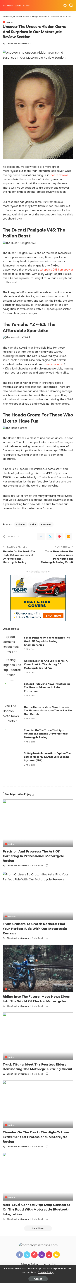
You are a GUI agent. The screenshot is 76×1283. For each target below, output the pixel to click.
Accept (38, 1278)
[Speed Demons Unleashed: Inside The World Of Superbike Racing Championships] (12, 643)
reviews (9, 22)
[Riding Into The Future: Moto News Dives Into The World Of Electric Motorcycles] (38, 968)
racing (11, 844)
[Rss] (56, 1254)
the (34, 524)
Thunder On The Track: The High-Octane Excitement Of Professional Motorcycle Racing (46, 734)
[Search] (71, 5)
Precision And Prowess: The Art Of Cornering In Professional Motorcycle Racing (33, 856)
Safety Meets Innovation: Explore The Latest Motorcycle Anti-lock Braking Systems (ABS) (47, 757)
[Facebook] (41, 536)
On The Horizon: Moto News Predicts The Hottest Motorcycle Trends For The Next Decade (48, 710)
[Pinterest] (59, 536)
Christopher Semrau (18, 43)
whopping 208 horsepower (56, 269)
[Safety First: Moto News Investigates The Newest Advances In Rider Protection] (12, 690)
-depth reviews (58, 175)
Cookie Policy (45, 1272)
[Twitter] (50, 536)
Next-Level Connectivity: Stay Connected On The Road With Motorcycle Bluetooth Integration (36, 1209)
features (12, 1197)
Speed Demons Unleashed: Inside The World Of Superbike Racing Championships (47, 641)
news (10, 989)
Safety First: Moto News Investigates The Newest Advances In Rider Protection (47, 687)
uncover (47, 524)
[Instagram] (41, 1254)
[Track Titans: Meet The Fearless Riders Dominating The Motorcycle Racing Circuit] (38, 1036)
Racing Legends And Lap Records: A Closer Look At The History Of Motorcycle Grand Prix (46, 664)
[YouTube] (49, 1254)
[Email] (68, 536)
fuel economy (54, 364)
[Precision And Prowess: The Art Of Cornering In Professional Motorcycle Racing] (38, 823)
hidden (21, 524)
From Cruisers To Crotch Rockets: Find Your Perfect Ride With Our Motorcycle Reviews (35, 928)
